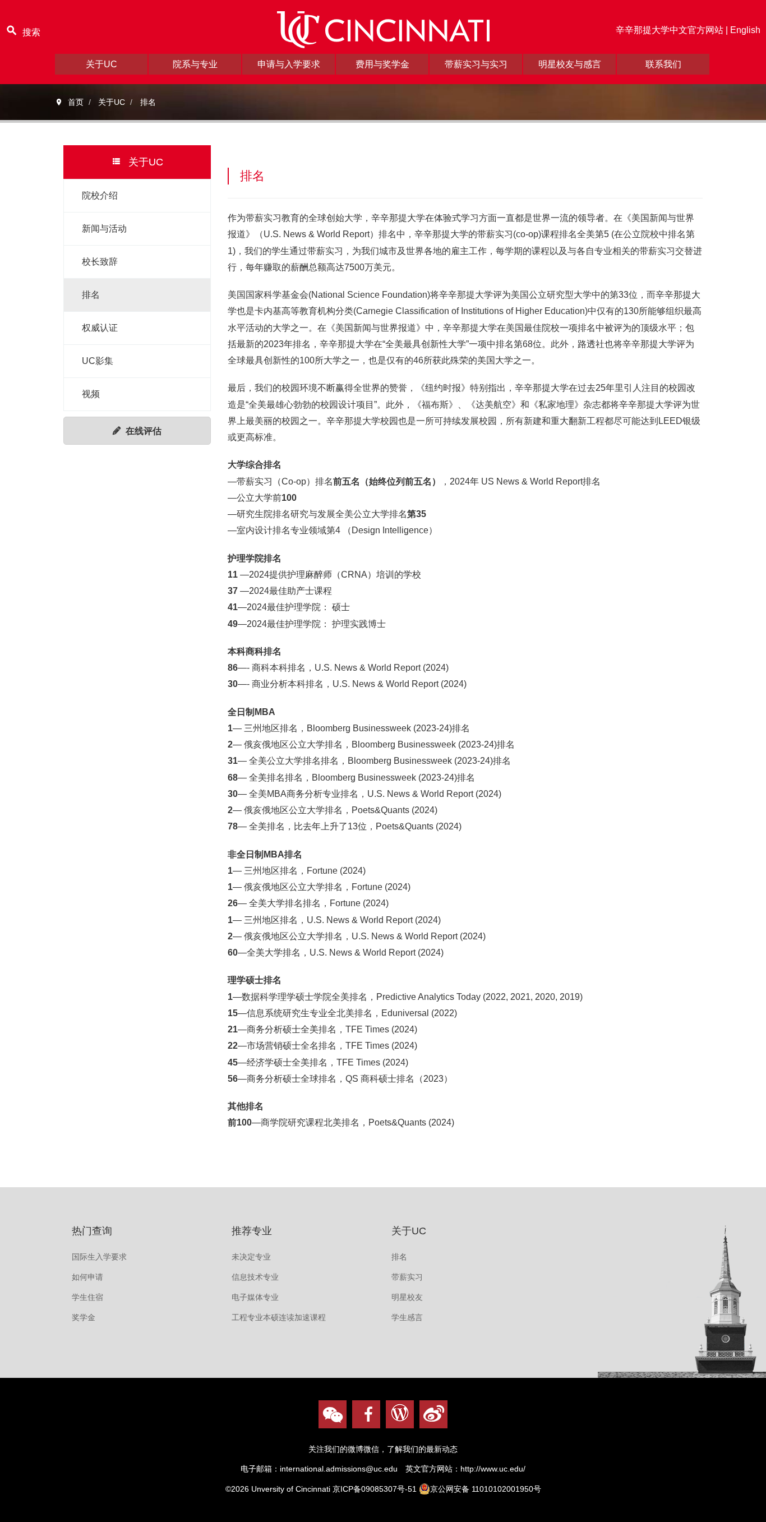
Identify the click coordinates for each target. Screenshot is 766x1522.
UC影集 (97, 361)
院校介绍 (100, 195)
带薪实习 (407, 1276)
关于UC (101, 64)
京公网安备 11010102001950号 (485, 1488)
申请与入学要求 (288, 64)
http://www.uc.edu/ (492, 1468)
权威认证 (100, 328)
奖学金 (83, 1317)
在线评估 (143, 431)
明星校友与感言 (569, 64)
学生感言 (407, 1317)
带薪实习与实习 (476, 64)
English (745, 30)
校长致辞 (100, 261)
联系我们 (663, 64)
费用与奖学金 (382, 64)
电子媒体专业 (255, 1297)
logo (383, 29)
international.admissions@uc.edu (339, 1468)
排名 (91, 294)
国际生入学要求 (99, 1256)
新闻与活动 (104, 228)
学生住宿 (87, 1297)
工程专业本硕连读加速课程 (279, 1317)
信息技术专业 (255, 1276)
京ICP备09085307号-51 (375, 1488)
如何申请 (87, 1276)
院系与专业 (195, 64)
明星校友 (407, 1297)
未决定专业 (251, 1256)
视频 (91, 394)
